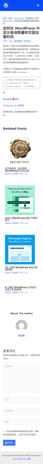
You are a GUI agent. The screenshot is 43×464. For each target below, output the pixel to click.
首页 (5, 18)
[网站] (21, 422)
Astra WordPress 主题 (21, 459)
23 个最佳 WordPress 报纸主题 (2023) (21, 268)
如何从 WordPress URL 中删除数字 (21, 219)
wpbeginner (19, 18)
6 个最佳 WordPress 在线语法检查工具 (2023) (20, 288)
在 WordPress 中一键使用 (13, 105)
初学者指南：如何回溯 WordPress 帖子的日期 (17, 169)
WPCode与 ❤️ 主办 (11, 99)
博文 (10, 18)
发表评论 (27, 41)
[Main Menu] (38, 5)
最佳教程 (29, 18)
